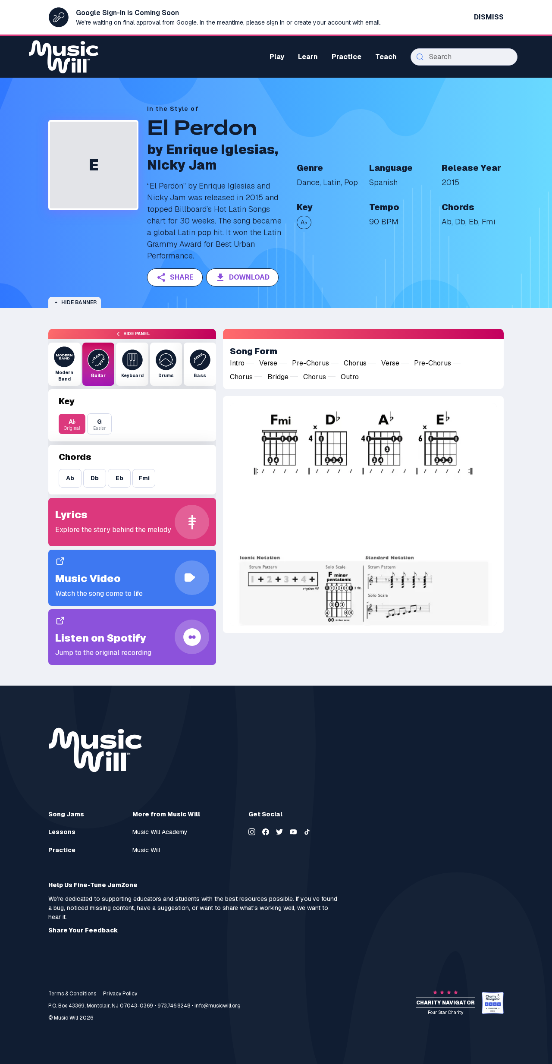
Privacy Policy (120, 993)
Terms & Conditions (72, 993)
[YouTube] (293, 831)
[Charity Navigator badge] (493, 1003)
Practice (61, 850)
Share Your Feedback (83, 930)
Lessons (61, 832)
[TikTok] (307, 831)
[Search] (420, 57)
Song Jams (66, 814)
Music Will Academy (160, 832)
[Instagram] (251, 831)
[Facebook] (265, 831)
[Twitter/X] (279, 831)
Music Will (146, 850)
